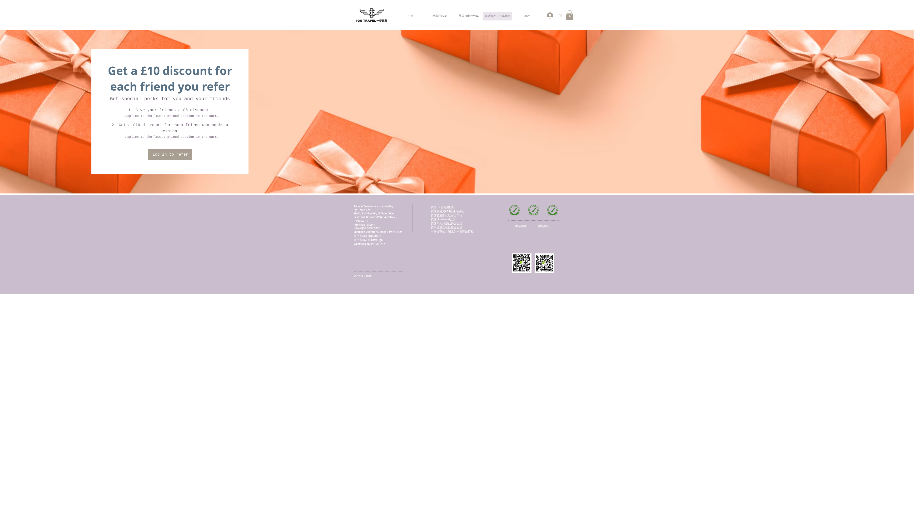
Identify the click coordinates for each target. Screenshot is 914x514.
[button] (570, 15)
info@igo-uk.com (364, 224)
